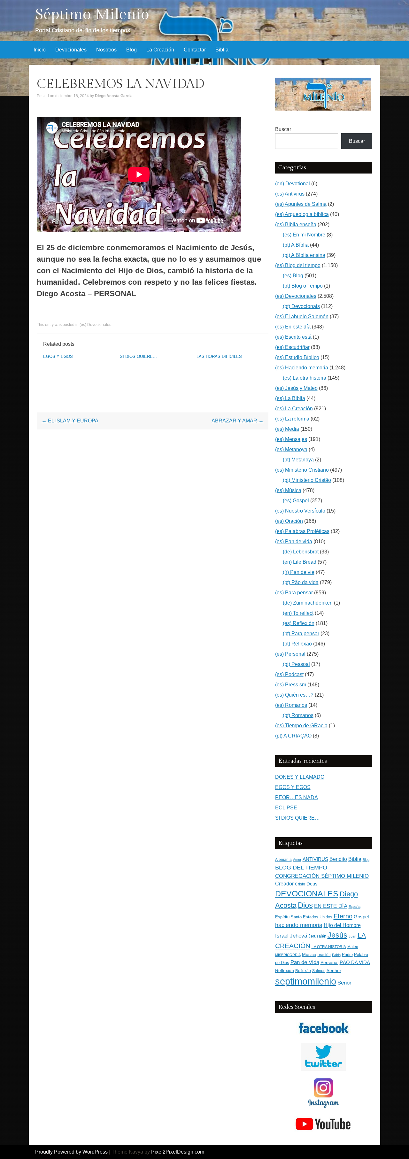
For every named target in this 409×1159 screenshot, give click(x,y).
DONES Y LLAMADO (299, 777)
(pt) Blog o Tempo (303, 286)
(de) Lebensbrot (301, 551)
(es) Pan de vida (293, 541)
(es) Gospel (296, 500)
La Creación (160, 49)
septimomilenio (305, 981)
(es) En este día (293, 326)
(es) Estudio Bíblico (297, 357)
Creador (284, 883)
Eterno (343, 916)
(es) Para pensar (294, 592)
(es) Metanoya (291, 449)
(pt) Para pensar (301, 633)
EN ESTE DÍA (330, 906)
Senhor (334, 970)
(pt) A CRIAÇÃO (293, 735)
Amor (297, 860)
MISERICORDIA (288, 955)
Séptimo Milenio (92, 14)
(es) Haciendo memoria (301, 367)
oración (324, 955)
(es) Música (288, 490)
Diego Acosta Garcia (114, 96)
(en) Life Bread (299, 562)
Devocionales (71, 49)
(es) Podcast (289, 674)
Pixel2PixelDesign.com (177, 1152)
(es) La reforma (292, 418)
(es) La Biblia (290, 398)
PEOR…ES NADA (296, 797)
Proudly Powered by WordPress (71, 1152)
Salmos (318, 971)
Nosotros (106, 49)
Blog (131, 49)
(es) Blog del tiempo (297, 265)
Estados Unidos (317, 917)
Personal (329, 962)
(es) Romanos (291, 705)
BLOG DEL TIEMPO (301, 867)
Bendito (338, 859)
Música (309, 954)
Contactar (195, 49)
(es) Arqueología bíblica (302, 214)
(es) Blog (293, 275)
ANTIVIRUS (315, 859)
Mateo (352, 947)
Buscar (283, 129)
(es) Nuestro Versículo (300, 511)
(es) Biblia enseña (295, 224)
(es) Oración (289, 521)
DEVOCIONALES (306, 893)
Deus (312, 883)
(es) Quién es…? (294, 695)
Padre (347, 954)
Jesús (337, 935)
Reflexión (284, 970)
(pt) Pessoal (296, 664)
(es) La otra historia (304, 378)
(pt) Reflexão (297, 643)
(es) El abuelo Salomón (301, 316)
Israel (282, 935)
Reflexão (303, 971)
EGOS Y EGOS (58, 356)
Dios (305, 905)
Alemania (283, 859)
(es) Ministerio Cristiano (302, 470)
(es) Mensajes (291, 439)
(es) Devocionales (95, 324)
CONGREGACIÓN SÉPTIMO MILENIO (322, 876)
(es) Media (287, 429)
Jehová (298, 935)
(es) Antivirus (290, 194)
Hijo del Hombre (342, 925)
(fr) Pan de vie (298, 572)
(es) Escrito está (293, 337)
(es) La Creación (294, 408)
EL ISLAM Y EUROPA (70, 420)
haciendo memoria (298, 925)
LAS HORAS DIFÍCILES (219, 356)
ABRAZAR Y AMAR (238, 420)
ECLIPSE (286, 807)
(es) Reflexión (298, 623)
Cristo (300, 884)
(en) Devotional (292, 183)
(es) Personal (290, 654)
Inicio (40, 49)
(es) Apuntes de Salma (301, 204)
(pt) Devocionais (301, 306)
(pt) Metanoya (298, 459)
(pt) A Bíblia (296, 245)
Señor (344, 982)
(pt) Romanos (298, 715)
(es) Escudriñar (292, 347)
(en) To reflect (298, 613)
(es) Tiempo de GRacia (301, 725)
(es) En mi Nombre (304, 234)
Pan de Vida (304, 962)
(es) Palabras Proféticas (302, 531)
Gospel (361, 916)
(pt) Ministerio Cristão (307, 480)
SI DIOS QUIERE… (138, 356)
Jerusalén (317, 936)
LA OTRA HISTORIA (329, 947)
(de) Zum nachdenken (308, 603)
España (354, 906)
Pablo (336, 955)
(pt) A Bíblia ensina (304, 255)
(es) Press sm (290, 684)
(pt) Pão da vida (301, 582)
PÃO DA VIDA (355, 962)
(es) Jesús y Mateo (296, 388)
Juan (352, 936)
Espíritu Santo (288, 917)
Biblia (221, 49)
